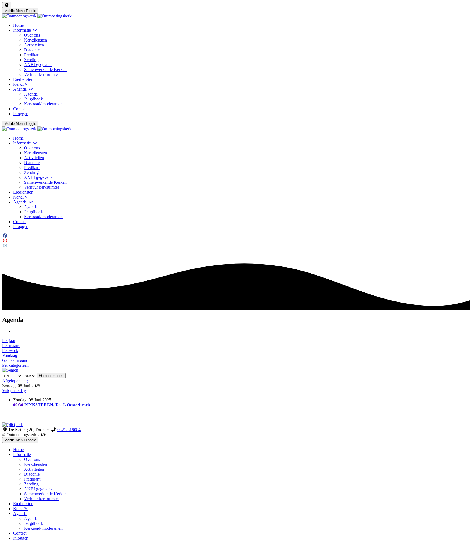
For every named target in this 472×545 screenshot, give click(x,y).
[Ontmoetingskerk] (37, 16)
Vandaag (9, 355)
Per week (10, 350)
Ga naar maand (15, 360)
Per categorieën (15, 365)
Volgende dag (14, 390)
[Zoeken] (10, 370)
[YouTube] (5, 240)
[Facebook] (5, 235)
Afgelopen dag (15, 380)
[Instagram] (5, 245)
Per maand (11, 345)
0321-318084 (69, 429)
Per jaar (8, 340)
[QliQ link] (236, 424)
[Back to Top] (6, 5)
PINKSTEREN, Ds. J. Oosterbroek (57, 404)
